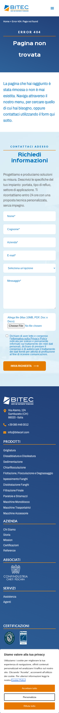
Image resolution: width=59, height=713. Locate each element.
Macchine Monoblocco (16, 501)
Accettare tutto (29, 688)
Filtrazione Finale (13, 490)
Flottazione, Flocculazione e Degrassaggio (28, 473)
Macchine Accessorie (15, 513)
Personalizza (29, 697)
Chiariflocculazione (14, 467)
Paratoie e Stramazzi (15, 496)
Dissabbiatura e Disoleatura (19, 456)
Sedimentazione (13, 461)
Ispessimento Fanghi (15, 479)
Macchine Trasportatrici (17, 507)
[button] (52, 8)
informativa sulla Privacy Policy (29, 338)
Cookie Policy (18, 680)
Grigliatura (9, 450)
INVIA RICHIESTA (21, 365)
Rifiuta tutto (29, 706)
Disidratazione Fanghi (16, 484)
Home (6, 21)
